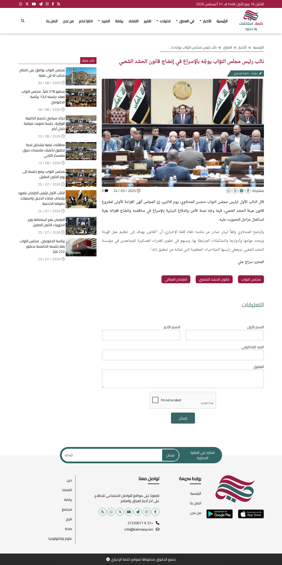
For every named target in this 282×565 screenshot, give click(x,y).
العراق (227, 47)
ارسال (170, 455)
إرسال (183, 418)
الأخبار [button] (206, 21)
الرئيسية (222, 21)
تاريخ (69, 519)
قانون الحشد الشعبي (214, 279)
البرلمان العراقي (176, 279)
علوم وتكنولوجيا (60, 538)
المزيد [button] (105, 21)
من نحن (68, 21)
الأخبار (242, 47)
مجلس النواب (251, 279)
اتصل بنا (52, 21)
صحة (68, 528)
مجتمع (67, 509)
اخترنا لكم (86, 21)
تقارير (147, 21)
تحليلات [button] (165, 21)
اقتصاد (133, 21)
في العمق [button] (186, 21)
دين (69, 480)
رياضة (119, 21)
